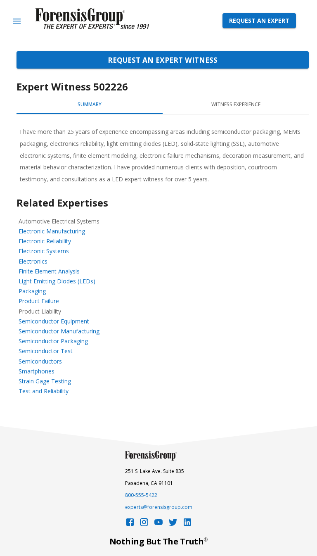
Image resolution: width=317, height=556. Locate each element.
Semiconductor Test (46, 351)
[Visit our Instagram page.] (144, 524)
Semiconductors (40, 361)
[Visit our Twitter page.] (173, 524)
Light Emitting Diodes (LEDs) (57, 281)
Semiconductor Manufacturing (59, 331)
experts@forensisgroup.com (158, 507)
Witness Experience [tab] (235, 104)
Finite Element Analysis (49, 271)
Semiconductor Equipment (54, 321)
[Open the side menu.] (17, 21)
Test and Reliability (44, 391)
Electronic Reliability (45, 241)
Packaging (32, 291)
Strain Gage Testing (45, 381)
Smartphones (36, 371)
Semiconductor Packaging (53, 341)
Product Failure (39, 301)
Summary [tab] (90, 104)
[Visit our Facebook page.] (130, 524)
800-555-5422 (141, 495)
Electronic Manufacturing (52, 231)
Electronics (33, 261)
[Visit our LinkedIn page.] (187, 524)
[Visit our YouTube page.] (158, 524)
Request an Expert (259, 20)
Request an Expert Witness (163, 60)
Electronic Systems (44, 251)
